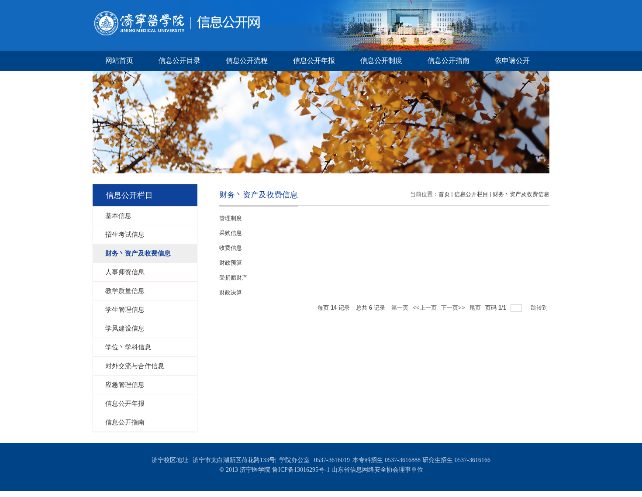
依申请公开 (512, 60)
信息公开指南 (448, 60)
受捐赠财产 (233, 277)
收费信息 (230, 248)
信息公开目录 (179, 60)
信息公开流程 (247, 60)
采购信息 (230, 233)
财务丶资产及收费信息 (521, 194)
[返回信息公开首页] (176, 13)
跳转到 (540, 307)
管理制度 (230, 218)
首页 (444, 194)
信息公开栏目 (471, 194)
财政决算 (230, 292)
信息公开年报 (314, 60)
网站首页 (119, 60)
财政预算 (230, 262)
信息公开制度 (381, 60)
